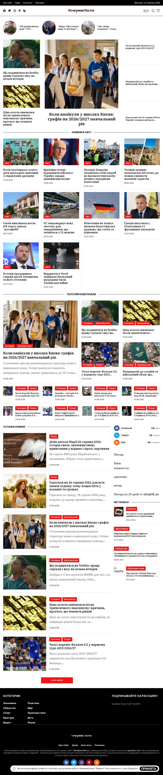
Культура (8, 717)
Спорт (99, 364)
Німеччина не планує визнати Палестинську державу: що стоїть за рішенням (99, 228)
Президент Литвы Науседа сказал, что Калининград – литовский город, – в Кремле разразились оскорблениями (142, 577)
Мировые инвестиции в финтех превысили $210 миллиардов (130, 535)
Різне (54, 436)
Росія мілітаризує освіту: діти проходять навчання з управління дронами (20, 172)
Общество (121, 548)
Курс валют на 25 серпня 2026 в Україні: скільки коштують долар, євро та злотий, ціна (143, 120)
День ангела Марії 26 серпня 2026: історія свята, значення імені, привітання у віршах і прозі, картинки (79, 445)
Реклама (100, 745)
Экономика (121, 528)
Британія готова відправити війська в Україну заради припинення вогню (58, 174)
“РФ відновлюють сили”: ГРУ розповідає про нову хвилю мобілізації (30, 30)
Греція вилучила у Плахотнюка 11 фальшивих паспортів (139, 226)
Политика (33, 703)
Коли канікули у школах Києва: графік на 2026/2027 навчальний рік (81, 119)
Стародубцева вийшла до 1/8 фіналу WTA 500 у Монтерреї (106, 415)
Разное (132, 509)
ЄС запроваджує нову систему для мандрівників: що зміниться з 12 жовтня (59, 228)
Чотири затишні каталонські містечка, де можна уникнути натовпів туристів (141, 174)
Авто (30, 717)
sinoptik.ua (151, 494)
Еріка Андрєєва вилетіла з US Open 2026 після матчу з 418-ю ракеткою (107, 397)
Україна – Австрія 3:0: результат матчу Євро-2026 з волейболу (67, 395)
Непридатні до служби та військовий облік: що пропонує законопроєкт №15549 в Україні (142, 85)
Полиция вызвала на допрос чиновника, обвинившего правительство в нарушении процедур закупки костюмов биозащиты (136, 556)
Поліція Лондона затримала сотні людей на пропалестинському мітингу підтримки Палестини (100, 176)
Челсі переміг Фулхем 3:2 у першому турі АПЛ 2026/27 (140, 47)
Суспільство (25, 346)
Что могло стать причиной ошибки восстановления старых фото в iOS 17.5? (140, 516)
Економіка (143, 323)
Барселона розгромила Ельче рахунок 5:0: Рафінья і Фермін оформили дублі (27, 417)
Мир (30, 708)
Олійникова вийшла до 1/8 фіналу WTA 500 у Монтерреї (146, 415)
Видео (7, 722)
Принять (148, 769)
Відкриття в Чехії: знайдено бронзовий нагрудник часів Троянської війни (58, 278)
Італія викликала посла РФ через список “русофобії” (19, 226)
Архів (75, 745)
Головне (9, 346)
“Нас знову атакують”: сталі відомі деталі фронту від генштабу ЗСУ (109, 30)
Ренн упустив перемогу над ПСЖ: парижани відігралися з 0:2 (146, 395)
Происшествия (136, 568)
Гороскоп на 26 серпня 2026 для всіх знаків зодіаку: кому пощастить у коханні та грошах (77, 486)
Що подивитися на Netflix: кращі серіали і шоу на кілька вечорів (21, 75)
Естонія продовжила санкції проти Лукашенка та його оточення (20, 276)
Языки (31, 722)
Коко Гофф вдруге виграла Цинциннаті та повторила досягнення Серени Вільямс (67, 417)
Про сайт (64, 745)
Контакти (86, 745)
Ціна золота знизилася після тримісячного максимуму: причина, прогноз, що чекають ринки (18, 118)
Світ (7, 163)
